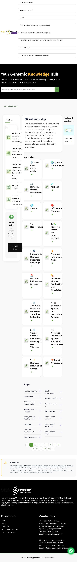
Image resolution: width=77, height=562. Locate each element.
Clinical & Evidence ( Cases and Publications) (35, 55)
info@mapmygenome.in (53, 534)
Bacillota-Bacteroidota (29, 431)
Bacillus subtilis (51, 398)
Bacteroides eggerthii (50, 425)
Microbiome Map (10, 106)
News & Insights (25, 48)
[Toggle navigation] (7, 127)
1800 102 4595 (53, 531)
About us (5, 526)
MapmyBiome (68, 139)
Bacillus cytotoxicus (49, 392)
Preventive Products (10, 529)
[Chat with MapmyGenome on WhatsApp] (71, 551)
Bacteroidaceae (51, 405)
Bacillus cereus (30, 437)
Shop (3, 520)
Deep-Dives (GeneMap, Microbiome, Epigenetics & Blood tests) (41, 40)
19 (45, 449)
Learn (3, 523)
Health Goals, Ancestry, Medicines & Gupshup (35, 32)
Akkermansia (29, 396)
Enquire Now (15, 247)
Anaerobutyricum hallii (30, 410)
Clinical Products (8, 532)
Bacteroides (50, 411)
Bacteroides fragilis (50, 433)
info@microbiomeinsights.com (57, 548)
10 (37, 449)
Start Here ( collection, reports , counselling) (35, 25)
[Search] (57, 89)
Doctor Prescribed (26, 10)
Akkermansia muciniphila (29, 403)
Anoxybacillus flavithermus (30, 418)
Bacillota (27, 424)
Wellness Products (26, 2)
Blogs (22, 17)
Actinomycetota (30, 391)
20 (49, 449)
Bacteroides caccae (50, 418)
